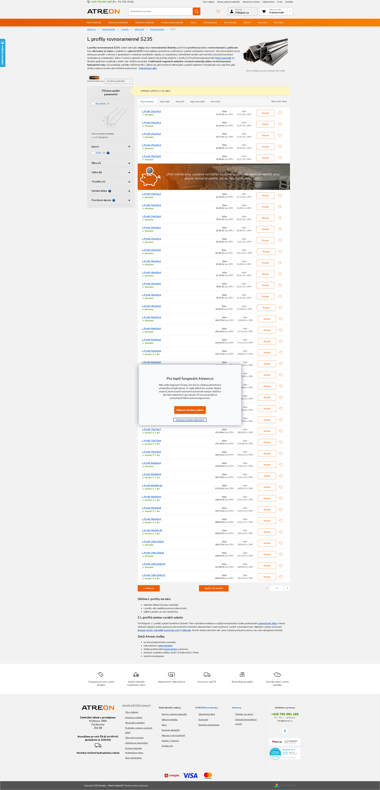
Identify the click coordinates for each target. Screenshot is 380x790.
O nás (279, 2)
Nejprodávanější (197, 101)
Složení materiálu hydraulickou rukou (134, 750)
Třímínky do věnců (244, 714)
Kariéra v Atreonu (170, 740)
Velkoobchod (268, 2)
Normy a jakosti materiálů (228, 2)
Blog (164, 724)
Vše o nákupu (208, 2)
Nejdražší (180, 101)
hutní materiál (223, 58)
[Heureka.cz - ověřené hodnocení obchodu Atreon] (285, 754)
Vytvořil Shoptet (288, 785)
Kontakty (289, 2)
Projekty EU (167, 745)
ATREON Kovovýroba (206, 707)
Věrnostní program (134, 737)
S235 (100, 152)
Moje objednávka (133, 757)
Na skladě (103, 103)
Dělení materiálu (170, 719)
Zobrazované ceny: (95, 81)
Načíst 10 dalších (214, 588)
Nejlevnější (165, 101)
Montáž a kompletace (209, 724)
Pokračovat (145, 68)
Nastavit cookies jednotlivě (190, 419)
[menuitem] (93, 22)
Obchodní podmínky (135, 722)
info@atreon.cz (285, 720)
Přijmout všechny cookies (190, 410)
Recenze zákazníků (171, 730)
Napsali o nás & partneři (173, 735)
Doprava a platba (133, 717)
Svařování (203, 719)
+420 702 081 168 (284, 714)
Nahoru (150, 588)
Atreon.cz (91, 29)
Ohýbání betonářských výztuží (246, 721)
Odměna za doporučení (136, 742)
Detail (265, 113)
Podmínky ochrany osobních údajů (138, 730)
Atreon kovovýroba (251, 2)
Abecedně (215, 101)
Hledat (196, 11)
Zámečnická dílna (206, 714)
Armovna (236, 707)
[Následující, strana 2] (277, 588)
